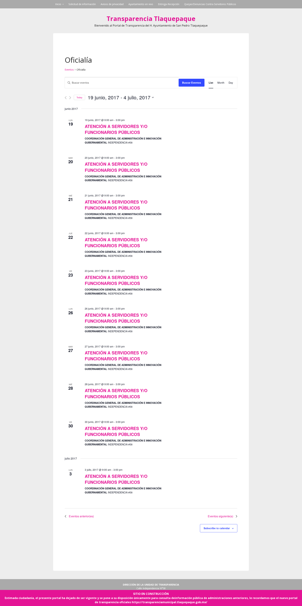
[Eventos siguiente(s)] (70, 97)
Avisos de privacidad (112, 4)
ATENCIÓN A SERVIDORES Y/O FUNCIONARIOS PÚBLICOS (116, 129)
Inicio (58, 4)
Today (79, 97)
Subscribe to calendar (217, 528)
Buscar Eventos (191, 82)
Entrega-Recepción (168, 4)
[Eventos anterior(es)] (66, 97)
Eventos (69, 69)
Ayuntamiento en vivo (140, 4)
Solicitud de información (82, 4)
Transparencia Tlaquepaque (151, 18)
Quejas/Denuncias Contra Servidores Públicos (210, 4)
